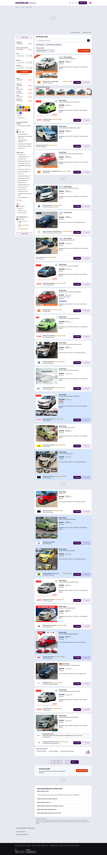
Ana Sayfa (17, 7)
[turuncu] (23, 110)
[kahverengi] (23, 107)
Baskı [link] (16, 845)
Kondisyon (19, 42)
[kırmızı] (26, 110)
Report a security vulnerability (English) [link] (69, 845)
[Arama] (88, 40)
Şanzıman (18, 99)
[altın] (29, 107)
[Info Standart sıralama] (55, 50)
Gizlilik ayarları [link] (44, 845)
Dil (15, 849)
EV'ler (17, 95)
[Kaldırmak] (44, 45)
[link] (73, 2)
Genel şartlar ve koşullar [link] (25, 845)
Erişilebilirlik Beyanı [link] (54, 845)
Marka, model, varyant (22, 47)
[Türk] (90, 2)
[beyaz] (23, 113)
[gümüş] (17, 113)
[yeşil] (17, 110)
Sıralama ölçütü (40, 48)
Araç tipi (18, 91)
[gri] (20, 110)
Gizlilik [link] (38, 845)
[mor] (20, 113)
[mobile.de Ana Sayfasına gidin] (28, 3)
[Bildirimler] (70, 2)
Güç (17, 87)
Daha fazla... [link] (19, 200)
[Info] (28, 217)
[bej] (17, 107)
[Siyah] (29, 110)
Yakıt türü (18, 84)
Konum (18, 78)
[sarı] (26, 107)
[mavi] (20, 107)
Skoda (23, 7)
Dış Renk (18, 105)
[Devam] (89, 92)
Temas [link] (33, 845)
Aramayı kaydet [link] (24, 74)
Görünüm (28, 849)
